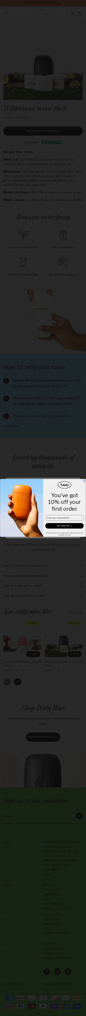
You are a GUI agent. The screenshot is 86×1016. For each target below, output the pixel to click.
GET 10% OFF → (64, 526)
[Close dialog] (84, 480)
